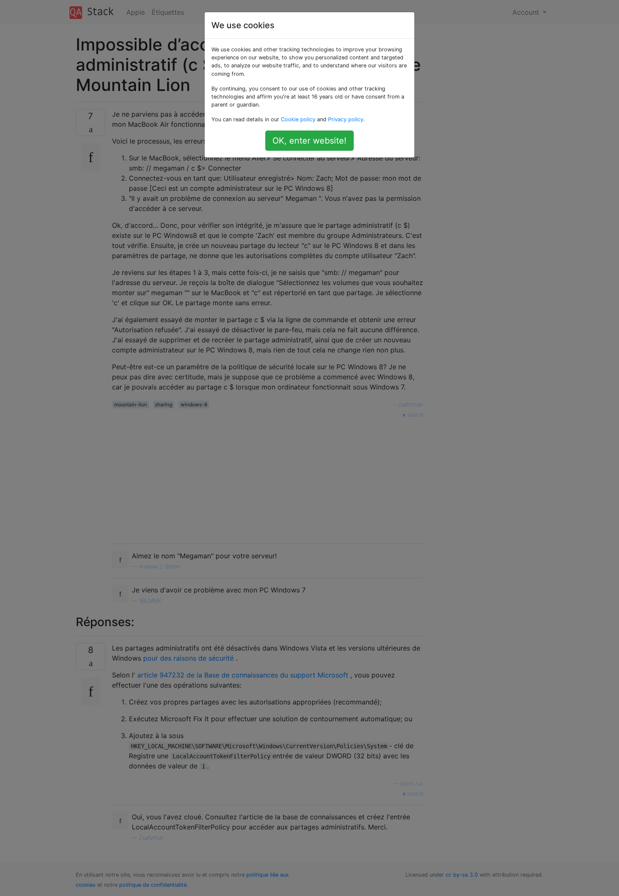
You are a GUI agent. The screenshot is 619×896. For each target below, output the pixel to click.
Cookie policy (298, 119)
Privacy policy (345, 119)
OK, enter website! (309, 141)
